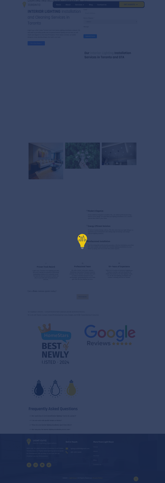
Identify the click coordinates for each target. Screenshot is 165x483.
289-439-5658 (76, 452)
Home (58, 5)
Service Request (88, 18)
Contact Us (102, 5)
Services (79, 5)
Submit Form (90, 36)
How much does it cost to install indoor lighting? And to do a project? (54, 416)
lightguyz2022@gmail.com (80, 448)
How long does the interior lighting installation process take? (51, 429)
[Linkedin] (42, 465)
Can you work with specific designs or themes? (47, 420)
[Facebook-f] (29, 465)
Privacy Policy (97, 478)
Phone (85, 1)
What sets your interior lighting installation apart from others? (52, 425)
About (68, 5)
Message (86, 26)
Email (85, 9)
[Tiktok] (49, 465)
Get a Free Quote (35, 43)
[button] (55, 416)
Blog (91, 5)
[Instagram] (35, 465)
